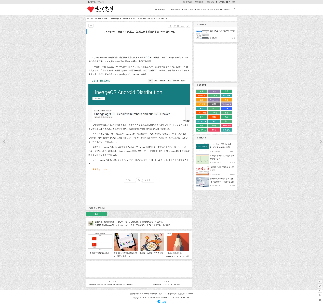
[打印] (170, 26)
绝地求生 (201, 96)
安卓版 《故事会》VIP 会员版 (151, 253)
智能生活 (107, 19)
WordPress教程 (214, 100)
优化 (226, 108)
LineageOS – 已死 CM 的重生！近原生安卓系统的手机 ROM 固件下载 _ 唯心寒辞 (137, 225)
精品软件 (214, 96)
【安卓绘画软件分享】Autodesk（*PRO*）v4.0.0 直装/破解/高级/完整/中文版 (177, 256)
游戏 (226, 91)
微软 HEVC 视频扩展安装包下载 (222, 31)
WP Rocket (201, 121)
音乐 (202, 117)
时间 (214, 130)
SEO (214, 91)
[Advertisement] (139, 45)
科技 (202, 108)
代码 (214, 126)
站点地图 (153, 294)
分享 (148, 180)
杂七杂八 (98, 19)
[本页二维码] (320, 300)
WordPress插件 (226, 126)
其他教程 (213, 38)
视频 (226, 117)
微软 (214, 117)
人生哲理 (201, 104)
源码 (214, 121)
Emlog (214, 113)
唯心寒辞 (145, 222)
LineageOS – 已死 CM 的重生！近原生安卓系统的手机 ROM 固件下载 (220, 147)
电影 (214, 104)
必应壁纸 (226, 96)
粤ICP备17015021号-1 (182, 298)
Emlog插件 (201, 113)
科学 (214, 108)
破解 (202, 126)
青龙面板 (226, 130)
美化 (226, 100)
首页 (91, 19)
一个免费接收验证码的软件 (98, 253)
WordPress (201, 130)
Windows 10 (226, 104)
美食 (202, 100)
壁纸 (226, 121)
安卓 (147, 57)
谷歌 (226, 113)
